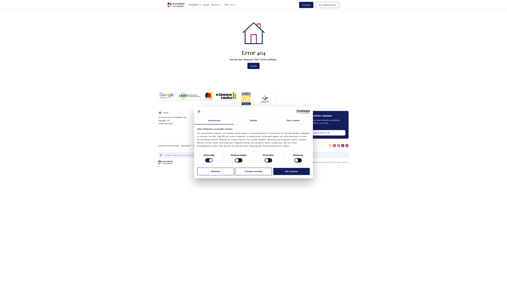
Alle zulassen (291, 171)
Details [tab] (253, 120)
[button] (194, 5)
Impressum (186, 146)
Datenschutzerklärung (168, 146)
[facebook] (342, 145)
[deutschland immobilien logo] (176, 5)
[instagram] (338, 145)
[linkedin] (330, 145)
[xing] (334, 145)
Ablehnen (215, 171)
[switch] (238, 160)
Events (206, 5)
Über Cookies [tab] (293, 120)
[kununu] (347, 145)
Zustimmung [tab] (214, 120)
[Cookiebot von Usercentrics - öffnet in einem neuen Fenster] (298, 112)
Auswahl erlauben (253, 171)
